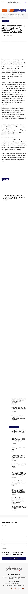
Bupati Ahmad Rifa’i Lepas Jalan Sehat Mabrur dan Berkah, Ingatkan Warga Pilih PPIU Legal (19, 482)
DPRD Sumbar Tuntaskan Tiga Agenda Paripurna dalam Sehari (19, 465)
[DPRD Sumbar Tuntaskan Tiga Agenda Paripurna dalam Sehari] (6, 466)
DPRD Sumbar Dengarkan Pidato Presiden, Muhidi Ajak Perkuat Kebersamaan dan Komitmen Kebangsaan (19, 474)
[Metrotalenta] (3, 35)
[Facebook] (8, 39)
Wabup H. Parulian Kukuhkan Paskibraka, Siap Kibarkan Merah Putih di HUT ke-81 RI (14, 197)
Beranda (3, 14)
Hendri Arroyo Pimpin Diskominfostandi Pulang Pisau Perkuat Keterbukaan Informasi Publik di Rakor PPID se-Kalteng (18, 500)
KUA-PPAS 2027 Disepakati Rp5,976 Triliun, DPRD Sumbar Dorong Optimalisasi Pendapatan (19, 417)
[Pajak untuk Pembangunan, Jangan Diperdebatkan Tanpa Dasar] (6, 410)
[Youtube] (23, 589)
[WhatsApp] (18, 39)
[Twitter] (11, 39)
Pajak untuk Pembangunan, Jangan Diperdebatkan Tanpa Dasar (19, 408)
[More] (22, 39)
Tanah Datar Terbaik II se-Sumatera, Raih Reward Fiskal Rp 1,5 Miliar (19, 507)
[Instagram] (15, 589)
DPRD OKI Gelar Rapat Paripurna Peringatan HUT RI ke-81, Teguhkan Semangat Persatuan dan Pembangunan (19, 491)
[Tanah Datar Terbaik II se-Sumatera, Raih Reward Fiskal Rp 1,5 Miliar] (6, 509)
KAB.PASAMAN (13, 14)
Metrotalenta (9, 35)
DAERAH (7, 14)
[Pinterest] (15, 39)
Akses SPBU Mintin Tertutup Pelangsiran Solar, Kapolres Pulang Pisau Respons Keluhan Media (18, 400)
